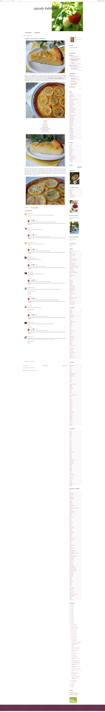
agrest (70, 364)
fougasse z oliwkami (74, 656)
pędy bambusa (72, 571)
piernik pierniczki (72, 288)
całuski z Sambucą (73, 673)
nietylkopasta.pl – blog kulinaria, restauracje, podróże (76, 59)
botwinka (71, 433)
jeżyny (70, 392)
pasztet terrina (71, 337)
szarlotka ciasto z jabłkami (73, 297)
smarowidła (71, 245)
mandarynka (71, 401)
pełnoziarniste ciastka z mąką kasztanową (75, 664)
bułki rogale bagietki (72, 238)
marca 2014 (73, 637)
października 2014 (74, 627)
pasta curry (71, 563)
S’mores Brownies (73, 87)
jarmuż (70, 453)
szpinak (71, 482)
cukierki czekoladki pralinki (73, 272)
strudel (70, 296)
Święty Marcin (72, 197)
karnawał (71, 193)
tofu (70, 586)
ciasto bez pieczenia (72, 262)
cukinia (71, 442)
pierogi (71, 340)
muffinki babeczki (72, 285)
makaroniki (71, 282)
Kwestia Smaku (72, 111)
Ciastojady (71, 151)
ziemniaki (71, 485)
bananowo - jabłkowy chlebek (75, 660)
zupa (70, 358)
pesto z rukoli (73, 652)
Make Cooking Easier (73, 115)
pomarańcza (71, 414)
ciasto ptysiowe (72, 269)
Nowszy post (25, 365)
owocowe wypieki (72, 286)
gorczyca (71, 513)
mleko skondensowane (73, 550)
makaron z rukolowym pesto (75, 648)
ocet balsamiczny (72, 557)
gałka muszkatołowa (72, 511)
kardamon (71, 521)
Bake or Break (73, 86)
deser (70, 273)
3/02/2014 (35, 220)
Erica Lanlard (35, 79)
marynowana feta (73, 674)
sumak (70, 578)
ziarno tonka (71, 599)
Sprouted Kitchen (72, 132)
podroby (71, 342)
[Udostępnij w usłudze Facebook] (36, 207)
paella (70, 334)
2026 (71, 605)
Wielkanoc (71, 192)
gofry (70, 277)
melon (70, 405)
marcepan (71, 543)
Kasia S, (29, 336)
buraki (70, 437)
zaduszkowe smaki (72, 194)
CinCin (70, 97)
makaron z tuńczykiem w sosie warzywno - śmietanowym (75, 662)
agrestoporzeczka (72, 365)
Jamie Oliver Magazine (73, 108)
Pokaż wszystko (80, 70)
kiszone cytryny (72, 526)
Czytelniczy (52, 79)
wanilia (71, 590)
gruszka (71, 386)
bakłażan (71, 430)
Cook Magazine (72, 100)
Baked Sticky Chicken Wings (74, 76)
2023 (71, 609)
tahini (70, 582)
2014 (71, 623)
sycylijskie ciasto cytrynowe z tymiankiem (75, 678)
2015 (71, 621)
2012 (71, 685)
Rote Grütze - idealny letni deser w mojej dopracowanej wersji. (75, 57)
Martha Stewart (72, 116)
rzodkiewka (71, 477)
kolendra (71, 530)
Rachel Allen (71, 129)
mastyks (71, 546)
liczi (70, 397)
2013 (71, 683)
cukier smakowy (72, 498)
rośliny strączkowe (72, 474)
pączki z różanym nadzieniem (75, 676)
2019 (71, 615)
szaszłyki (71, 353)
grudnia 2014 (73, 624)
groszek (71, 449)
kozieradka (71, 533)
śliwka (70, 422)
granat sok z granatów (73, 384)
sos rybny (71, 577)
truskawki (71, 418)
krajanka (71, 280)
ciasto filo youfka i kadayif (73, 265)
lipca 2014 (72, 631)
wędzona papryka (72, 595)
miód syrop (71, 549)
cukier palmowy (72, 497)
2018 (71, 617)
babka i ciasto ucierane (73, 250)
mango (70, 402)
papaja (70, 409)
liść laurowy (71, 539)
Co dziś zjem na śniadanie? (73, 99)
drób (70, 318)
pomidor (71, 470)
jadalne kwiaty (72, 517)
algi (70, 490)
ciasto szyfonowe (72, 270)
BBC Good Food (72, 96)
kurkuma (71, 534)
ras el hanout (71, 573)
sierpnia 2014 (73, 630)
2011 (71, 686)
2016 (71, 620)
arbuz (70, 368)
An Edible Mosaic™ (74, 78)
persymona (71, 410)
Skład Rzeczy (71, 159)
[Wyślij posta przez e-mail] (31, 207)
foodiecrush (72, 75)
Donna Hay (71, 105)
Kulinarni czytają (52, 80)
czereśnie (71, 380)
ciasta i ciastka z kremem (73, 260)
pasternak (71, 469)
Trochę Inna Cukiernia (74, 65)
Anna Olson (71, 93)
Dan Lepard (71, 101)
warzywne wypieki (72, 301)
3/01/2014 (31, 213)
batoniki (71, 252)
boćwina (71, 434)
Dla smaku (71, 152)
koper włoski (71, 461)
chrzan (70, 441)
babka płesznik (72, 493)
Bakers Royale (72, 95)
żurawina (71, 425)
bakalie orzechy (72, 494)
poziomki (71, 417)
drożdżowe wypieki (72, 274)
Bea (28, 305)
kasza (70, 328)
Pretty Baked (71, 128)
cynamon (71, 501)
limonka (71, 398)
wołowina (71, 356)
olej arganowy (72, 558)
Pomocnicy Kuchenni (73, 157)
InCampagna (71, 155)
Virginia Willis (72, 137)
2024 (71, 608)
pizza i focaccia (72, 341)
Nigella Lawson (72, 124)
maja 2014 (72, 634)
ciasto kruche (71, 268)
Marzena (29, 322)
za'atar (70, 597)
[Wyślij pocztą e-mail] (33, 207)
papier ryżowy (72, 562)
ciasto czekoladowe (72, 264)
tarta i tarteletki (72, 298)
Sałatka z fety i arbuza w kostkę (75, 66)
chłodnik (71, 310)
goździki (71, 514)
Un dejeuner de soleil (72, 136)
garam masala (71, 510)
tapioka (71, 585)
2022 (71, 611)
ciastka (70, 261)
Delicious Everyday (72, 104)
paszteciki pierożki (72, 336)
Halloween (71, 190)
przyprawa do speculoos (73, 569)
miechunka (71, 406)
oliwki (70, 561)
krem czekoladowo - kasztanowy (75, 668)
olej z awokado (72, 559)
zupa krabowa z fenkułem (75, 672)
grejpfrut (71, 385)
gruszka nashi (71, 388)
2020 (71, 614)
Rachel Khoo (71, 131)
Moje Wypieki (72, 120)
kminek (71, 529)
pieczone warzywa (72, 338)
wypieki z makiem (72, 302)
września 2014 (73, 628)
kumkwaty (71, 396)
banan (70, 372)
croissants (72, 645)
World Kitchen (72, 139)
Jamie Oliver (71, 107)
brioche (71, 256)
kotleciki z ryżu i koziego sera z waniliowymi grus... (75, 644)
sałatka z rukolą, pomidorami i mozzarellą (75, 666)
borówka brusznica (72, 374)
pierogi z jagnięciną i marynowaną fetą (76, 670)
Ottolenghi (71, 125)
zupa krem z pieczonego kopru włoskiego (75, 658)
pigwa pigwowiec (72, 412)
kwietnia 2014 (73, 636)
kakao (70, 518)
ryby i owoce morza (72, 345)
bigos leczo (71, 309)
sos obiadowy (71, 350)
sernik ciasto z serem (72, 293)
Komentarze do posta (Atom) (31, 367)
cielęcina (71, 312)
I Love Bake (72, 62)
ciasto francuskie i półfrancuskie (74, 266)
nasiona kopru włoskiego (73, 555)
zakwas (71, 598)
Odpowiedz (29, 216)
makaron (71, 333)
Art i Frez (71, 148)
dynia (70, 446)
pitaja (70, 413)
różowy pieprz (72, 574)
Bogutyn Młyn (72, 149)
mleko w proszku (72, 551)
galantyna (71, 322)
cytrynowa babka (73, 640)
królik (70, 332)
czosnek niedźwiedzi (72, 505)
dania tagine (71, 314)
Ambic (70, 145)
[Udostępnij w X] (35, 207)
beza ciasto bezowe (72, 253)
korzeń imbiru (72, 462)
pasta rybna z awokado (74, 653)
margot (29, 213)
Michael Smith (72, 117)
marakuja (71, 404)
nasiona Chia (71, 554)
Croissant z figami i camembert (75, 60)
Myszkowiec (71, 123)
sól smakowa (71, 581)
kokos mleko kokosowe (73, 394)
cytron (70, 377)
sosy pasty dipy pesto (72, 352)
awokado (71, 370)
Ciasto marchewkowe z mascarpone (75, 63)
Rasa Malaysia (73, 81)
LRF (70, 113)
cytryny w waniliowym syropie (45, 132)
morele (70, 408)
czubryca (71, 506)
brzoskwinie (71, 376)
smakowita (37, 32)
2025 (71, 606)
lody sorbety (71, 281)
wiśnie (70, 421)
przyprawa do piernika (73, 567)
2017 (71, 618)
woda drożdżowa (72, 591)
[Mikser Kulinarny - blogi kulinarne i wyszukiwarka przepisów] (73, 702)
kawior (70, 523)
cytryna (71, 378)
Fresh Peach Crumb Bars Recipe (75, 79)
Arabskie (71, 147)
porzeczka (71, 416)
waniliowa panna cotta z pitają (75, 647)
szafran (71, 579)
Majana (29, 272)
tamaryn (71, 583)
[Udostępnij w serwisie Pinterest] (37, 207)
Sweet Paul (71, 133)
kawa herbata (71, 522)
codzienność (28, 32)
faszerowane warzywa (73, 321)
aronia (70, 369)
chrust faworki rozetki (73, 258)
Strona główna (45, 365)
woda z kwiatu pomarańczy (73, 594)
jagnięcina (71, 325)
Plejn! (70, 127)
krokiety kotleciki (72, 330)
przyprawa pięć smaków (73, 570)
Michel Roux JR (72, 119)
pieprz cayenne (72, 565)
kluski (70, 329)
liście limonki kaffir (72, 538)
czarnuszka (71, 502)
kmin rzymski (71, 527)
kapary (70, 519)
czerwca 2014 (73, 633)
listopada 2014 (73, 625)
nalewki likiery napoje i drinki (74, 217)
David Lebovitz (72, 103)
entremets (71, 276)
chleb (70, 240)
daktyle (71, 381)
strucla (70, 294)
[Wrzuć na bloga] (34, 207)
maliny (70, 400)
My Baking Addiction (74, 83)
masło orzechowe (72, 547)
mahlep (71, 541)
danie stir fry (71, 317)
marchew (71, 465)
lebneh (70, 535)
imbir (70, 515)
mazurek (71, 284)
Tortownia (71, 160)
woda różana (71, 593)
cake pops (71, 257)
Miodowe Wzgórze (72, 156)
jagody (70, 390)
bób (70, 438)
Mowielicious (71, 121)
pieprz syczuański (72, 566)
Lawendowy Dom (72, 112)
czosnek (71, 445)
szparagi (71, 481)
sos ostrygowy (71, 575)
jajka (70, 326)
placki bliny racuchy (72, 289)
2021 (71, 612)
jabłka (70, 389)
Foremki (71, 153)
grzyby (71, 450)
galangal (71, 509)
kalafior (71, 454)
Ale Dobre (71, 144)
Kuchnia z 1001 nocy (73, 109)
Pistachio (72, 55)
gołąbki (71, 324)
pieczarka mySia (30, 242)
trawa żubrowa (72, 589)
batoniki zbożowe (73, 655)
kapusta (71, 457)
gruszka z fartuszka (74, 68)
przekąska (71, 344)
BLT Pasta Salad (73, 84)
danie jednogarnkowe (73, 316)
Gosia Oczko (29, 287)
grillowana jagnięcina (74, 639)
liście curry (71, 537)
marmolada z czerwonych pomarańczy (74, 650)
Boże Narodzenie (72, 189)
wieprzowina (71, 354)
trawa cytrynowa (72, 587)
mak (70, 542)
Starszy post (64, 365)
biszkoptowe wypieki (72, 254)
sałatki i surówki (72, 348)
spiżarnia (71, 218)
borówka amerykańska (73, 373)
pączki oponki (72, 290)
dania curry (71, 313)
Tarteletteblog (71, 135)
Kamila (31, 220)
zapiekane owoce (72, 304)
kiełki (70, 525)
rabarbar (71, 473)
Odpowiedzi (30, 218)
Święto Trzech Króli (72, 196)
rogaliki (71, 292)
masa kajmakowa (72, 545)
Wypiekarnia (71, 161)
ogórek (71, 466)
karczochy (71, 458)
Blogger (59, 708)
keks (70, 278)
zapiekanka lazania (72, 357)
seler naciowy (71, 478)
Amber (29, 256)
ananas (70, 366)
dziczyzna (71, 320)
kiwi (70, 393)
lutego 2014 (73, 680)
